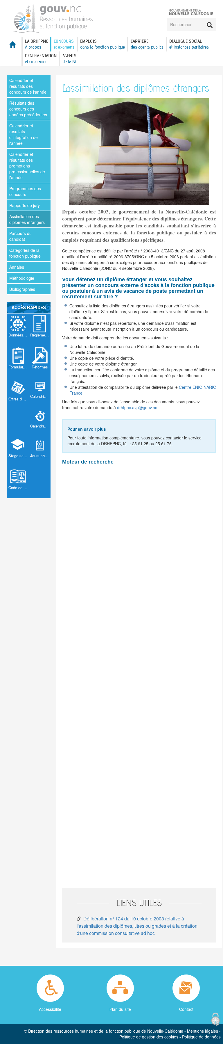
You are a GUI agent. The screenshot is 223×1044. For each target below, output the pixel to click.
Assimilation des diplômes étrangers (27, 219)
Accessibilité (50, 1009)
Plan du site (120, 1009)
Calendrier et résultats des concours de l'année (27, 86)
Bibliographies (22, 289)
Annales (16, 267)
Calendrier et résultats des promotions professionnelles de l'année (27, 165)
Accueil (14, 46)
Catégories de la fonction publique (25, 253)
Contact (186, 1009)
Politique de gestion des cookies (148, 1037)
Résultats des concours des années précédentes (28, 108)
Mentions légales (202, 1031)
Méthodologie (21, 278)
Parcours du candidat (20, 236)
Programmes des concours (25, 191)
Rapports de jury (24, 205)
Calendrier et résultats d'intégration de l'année (23, 134)
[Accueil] (53, 18)
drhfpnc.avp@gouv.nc (137, 407)
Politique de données (201, 1037)
